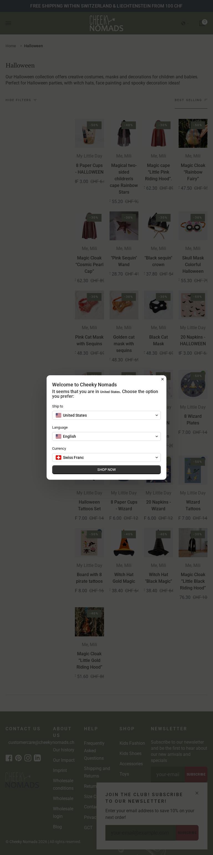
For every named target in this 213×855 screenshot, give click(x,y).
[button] (106, 415)
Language (60, 427)
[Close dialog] (162, 379)
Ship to (57, 406)
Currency (59, 448)
